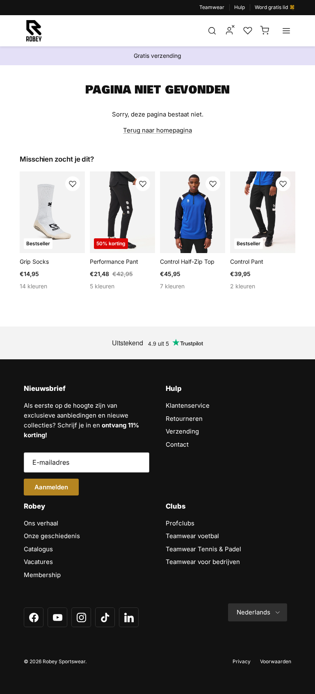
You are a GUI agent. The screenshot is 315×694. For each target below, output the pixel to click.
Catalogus (38, 549)
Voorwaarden (275, 661)
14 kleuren (33, 286)
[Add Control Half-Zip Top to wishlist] (212, 183)
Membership (42, 575)
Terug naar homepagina (157, 130)
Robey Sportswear (64, 661)
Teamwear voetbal (192, 536)
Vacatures (38, 562)
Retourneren (184, 418)
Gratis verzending (157, 55)
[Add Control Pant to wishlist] (283, 183)
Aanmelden (51, 487)
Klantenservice (188, 405)
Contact (177, 444)
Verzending (182, 431)
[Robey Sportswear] (33, 30)
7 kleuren (172, 286)
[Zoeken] (212, 30)
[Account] (229, 30)
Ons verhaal (41, 523)
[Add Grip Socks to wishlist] (72, 183)
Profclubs (180, 523)
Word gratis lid (272, 7)
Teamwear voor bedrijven (203, 562)
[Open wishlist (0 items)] (247, 31)
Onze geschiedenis (52, 536)
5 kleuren (102, 286)
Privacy (242, 661)
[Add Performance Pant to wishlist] (142, 183)
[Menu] (286, 31)
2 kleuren (242, 286)
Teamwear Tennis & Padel (203, 549)
